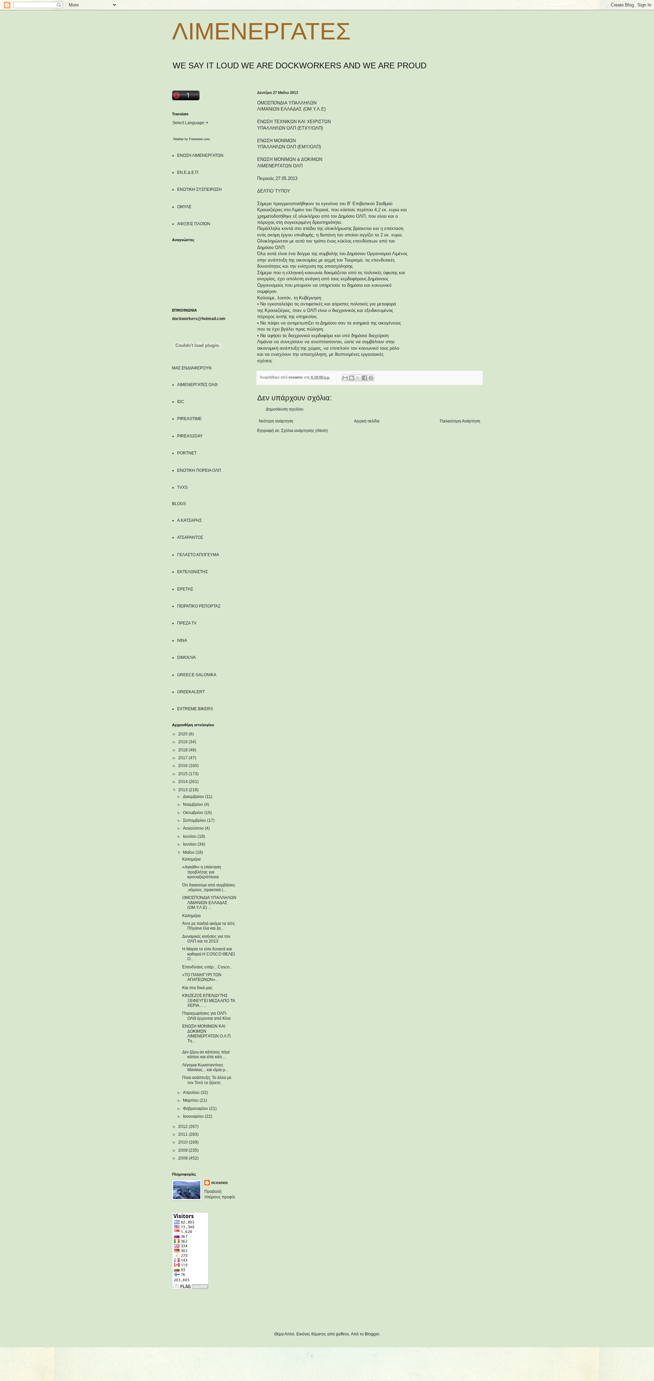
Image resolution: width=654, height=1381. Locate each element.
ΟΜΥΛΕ (184, 206)
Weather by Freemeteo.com (191, 139)
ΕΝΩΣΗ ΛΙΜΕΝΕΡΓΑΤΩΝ (200, 155)
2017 (183, 757)
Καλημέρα (191, 859)
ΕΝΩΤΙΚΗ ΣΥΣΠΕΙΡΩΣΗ (199, 189)
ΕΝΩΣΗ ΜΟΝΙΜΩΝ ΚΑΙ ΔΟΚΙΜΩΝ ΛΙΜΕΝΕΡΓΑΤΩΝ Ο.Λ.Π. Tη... (207, 1033)
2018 (183, 750)
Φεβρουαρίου (196, 1108)
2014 (183, 781)
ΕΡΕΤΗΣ (185, 589)
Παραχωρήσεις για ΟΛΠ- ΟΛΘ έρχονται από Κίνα (206, 1015)
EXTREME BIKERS (195, 708)
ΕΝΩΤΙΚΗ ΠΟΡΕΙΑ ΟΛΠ (199, 470)
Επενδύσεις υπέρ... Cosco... (207, 967)
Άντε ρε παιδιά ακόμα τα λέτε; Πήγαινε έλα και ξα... (208, 926)
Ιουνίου (190, 844)
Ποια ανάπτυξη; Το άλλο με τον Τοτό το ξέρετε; (206, 1080)
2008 (183, 1158)
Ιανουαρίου (194, 1116)
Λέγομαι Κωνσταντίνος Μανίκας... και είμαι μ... (205, 1067)
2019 (183, 741)
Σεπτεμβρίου (195, 820)
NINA (182, 640)
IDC (180, 401)
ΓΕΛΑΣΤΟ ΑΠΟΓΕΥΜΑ (198, 554)
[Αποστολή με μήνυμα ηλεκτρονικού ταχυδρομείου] (345, 378)
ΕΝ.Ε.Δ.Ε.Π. (188, 172)
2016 (183, 765)
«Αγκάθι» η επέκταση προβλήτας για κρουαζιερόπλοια (201, 872)
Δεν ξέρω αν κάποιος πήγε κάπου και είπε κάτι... (206, 1054)
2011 (183, 1134)
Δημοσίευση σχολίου (284, 409)
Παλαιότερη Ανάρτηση (460, 421)
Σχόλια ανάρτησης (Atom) (304, 430)
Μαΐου (189, 852)
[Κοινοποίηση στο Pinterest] (371, 378)
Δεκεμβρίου (194, 796)
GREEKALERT (191, 691)
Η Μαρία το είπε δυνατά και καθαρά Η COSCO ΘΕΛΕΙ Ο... (208, 954)
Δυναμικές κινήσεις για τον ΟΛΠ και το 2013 (206, 939)
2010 (183, 1142)
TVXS (182, 487)
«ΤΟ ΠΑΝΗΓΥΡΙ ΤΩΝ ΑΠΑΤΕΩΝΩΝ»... (201, 977)
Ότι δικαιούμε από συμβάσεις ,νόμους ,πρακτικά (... (208, 887)
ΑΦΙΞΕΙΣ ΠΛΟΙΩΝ (193, 223)
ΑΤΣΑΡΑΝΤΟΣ (190, 537)
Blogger (372, 1334)
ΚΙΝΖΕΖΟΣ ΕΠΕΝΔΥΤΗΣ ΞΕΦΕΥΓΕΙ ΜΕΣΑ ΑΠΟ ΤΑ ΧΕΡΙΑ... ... (208, 1000)
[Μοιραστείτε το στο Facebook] (364, 378)
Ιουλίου (190, 836)
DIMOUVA (186, 657)
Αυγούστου (194, 828)
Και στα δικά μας (197, 987)
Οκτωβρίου (193, 812)
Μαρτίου (191, 1100)
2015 (183, 773)
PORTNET (187, 453)
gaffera (342, 1334)
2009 (183, 1150)
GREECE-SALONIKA (196, 674)
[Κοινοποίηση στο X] (358, 378)
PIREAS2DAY (190, 436)
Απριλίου (192, 1092)
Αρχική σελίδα (366, 421)
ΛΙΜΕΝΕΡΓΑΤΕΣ (261, 31)
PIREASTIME (189, 418)
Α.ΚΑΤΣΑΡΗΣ (189, 520)
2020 (183, 734)
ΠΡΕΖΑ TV (187, 623)
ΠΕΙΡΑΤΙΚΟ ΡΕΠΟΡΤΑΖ (198, 606)
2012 (183, 1126)
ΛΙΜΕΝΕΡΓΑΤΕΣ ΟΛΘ (197, 384)
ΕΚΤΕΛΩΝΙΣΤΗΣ (192, 571)
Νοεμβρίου (193, 804)
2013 (183, 789)
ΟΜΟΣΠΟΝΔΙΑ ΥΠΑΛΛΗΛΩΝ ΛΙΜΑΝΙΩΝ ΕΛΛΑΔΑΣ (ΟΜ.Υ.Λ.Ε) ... (209, 902)
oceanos (219, 1182)
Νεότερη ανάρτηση (276, 421)
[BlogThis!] (351, 378)
